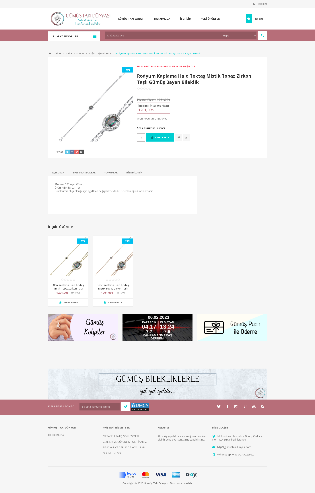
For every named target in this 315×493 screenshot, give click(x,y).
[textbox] (162, 35)
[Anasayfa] (50, 53)
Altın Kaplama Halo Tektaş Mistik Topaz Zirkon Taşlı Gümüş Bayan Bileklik (68, 288)
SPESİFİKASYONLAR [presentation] (84, 172)
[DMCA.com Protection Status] (140, 410)
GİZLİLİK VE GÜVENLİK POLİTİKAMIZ (125, 441)
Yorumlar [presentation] (111, 172)
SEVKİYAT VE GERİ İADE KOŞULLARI (124, 447)
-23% (127, 70)
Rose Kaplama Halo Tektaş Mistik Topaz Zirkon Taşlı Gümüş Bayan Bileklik (113, 288)
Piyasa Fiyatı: (146, 99)
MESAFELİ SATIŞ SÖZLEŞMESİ (121, 436)
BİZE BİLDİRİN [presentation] (134, 172)
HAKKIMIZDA (56, 435)
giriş (186, 439)
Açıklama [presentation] (58, 172)
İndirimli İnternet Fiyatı (153, 105)
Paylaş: (59, 151)
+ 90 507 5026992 (243, 454)
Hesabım (261, 3)
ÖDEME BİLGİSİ (112, 453)
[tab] (58, 172)
